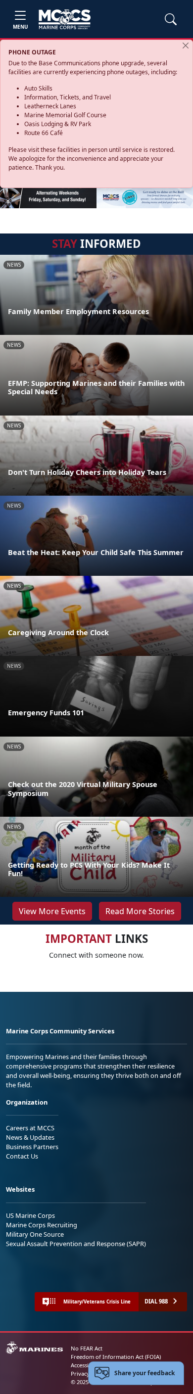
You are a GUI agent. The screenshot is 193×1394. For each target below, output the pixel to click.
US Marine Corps (30, 1215)
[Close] (186, 45)
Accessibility (86, 1365)
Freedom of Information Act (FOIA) (116, 1356)
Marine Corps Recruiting (41, 1224)
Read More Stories (140, 911)
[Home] (65, 19)
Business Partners (32, 1146)
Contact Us (22, 1156)
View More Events (52, 911)
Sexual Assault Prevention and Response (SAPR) (76, 1243)
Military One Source (35, 1234)
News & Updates (30, 1137)
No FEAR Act (86, 1348)
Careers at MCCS (30, 1127)
